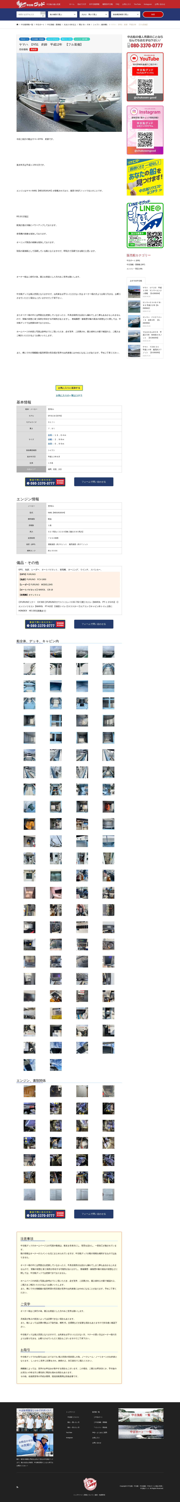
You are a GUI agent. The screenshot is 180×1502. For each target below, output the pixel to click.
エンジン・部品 (133, 269)
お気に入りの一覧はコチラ (69, 395)
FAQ (117, 4)
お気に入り (126, 4)
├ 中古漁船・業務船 (99, 1422)
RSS (17, 1487)
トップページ (70, 1412)
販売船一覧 (96, 1412)
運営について (88, 1495)
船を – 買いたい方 (72, 1422)
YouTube (137, 4)
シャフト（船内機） (81, 39)
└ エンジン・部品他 (99, 1427)
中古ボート (24, 39)
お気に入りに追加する (69, 388)
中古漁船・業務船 (38, 39)
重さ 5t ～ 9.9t (66, 39)
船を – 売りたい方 (72, 1427)
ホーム (71, 4)
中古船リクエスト (72, 1417)
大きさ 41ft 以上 (53, 39)
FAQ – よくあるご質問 (99, 1432)
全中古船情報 (94, 4)
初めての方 (82, 4)
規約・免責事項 (100, 1495)
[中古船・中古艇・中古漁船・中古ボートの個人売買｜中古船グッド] (90, 1488)
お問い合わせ (160, 4)
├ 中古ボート (97, 1417)
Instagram (148, 4)
